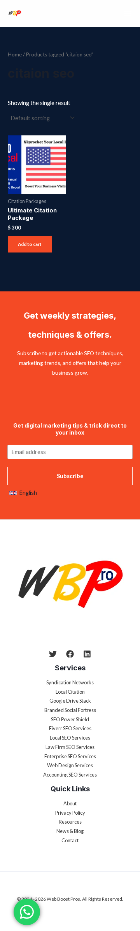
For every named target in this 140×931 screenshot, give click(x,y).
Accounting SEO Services (70, 774)
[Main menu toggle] (127, 13)
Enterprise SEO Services (70, 756)
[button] (23, 493)
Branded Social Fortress (70, 710)
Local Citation (70, 692)
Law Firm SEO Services (70, 747)
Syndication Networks (70, 682)
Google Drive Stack (70, 701)
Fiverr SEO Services (70, 728)
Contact (70, 840)
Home (15, 54)
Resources (70, 822)
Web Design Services (70, 765)
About (70, 803)
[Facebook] (70, 654)
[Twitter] (53, 654)
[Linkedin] (87, 654)
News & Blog (70, 831)
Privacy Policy (70, 813)
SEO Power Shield (70, 719)
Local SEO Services (70, 738)
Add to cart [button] (30, 244)
